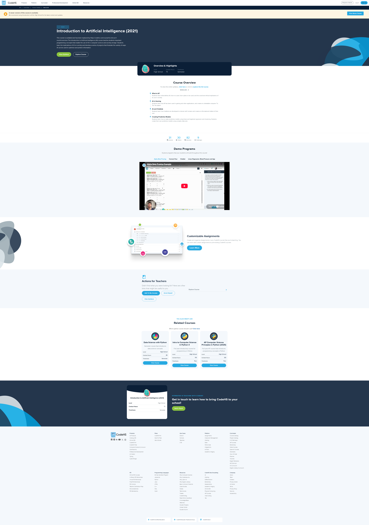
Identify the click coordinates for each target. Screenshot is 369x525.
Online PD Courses (135, 475)
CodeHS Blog (183, 496)
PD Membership (134, 491)
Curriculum (26, 7)
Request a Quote (347, 2)
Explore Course (81, 54)
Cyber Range (133, 459)
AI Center (232, 484)
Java (156, 482)
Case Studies (183, 486)
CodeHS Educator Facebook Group (185, 519)
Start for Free (158, 438)
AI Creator (132, 454)
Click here (196, 329)
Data (206, 442)
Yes (206, 498)
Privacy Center (234, 482)
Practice (232, 456)
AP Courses (233, 442)
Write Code (208, 445)
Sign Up (364, 2)
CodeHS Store (206, 519)
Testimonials (183, 491)
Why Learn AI (183, 479)
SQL (156, 489)
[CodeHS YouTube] (119, 440)
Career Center (183, 507)
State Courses (233, 447)
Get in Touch (178, 408)
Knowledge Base (184, 500)
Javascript (157, 477)
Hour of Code (233, 454)
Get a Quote (158, 440)
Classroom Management (211, 438)
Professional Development (136, 452)
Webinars (182, 502)
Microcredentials (134, 489)
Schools (182, 438)
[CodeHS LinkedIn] (117, 440)
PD (130, 472)
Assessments (208, 484)
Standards (232, 452)
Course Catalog (36, 7)
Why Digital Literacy (185, 482)
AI (205, 475)
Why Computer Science (186, 475)
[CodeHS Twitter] (122, 440)
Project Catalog (234, 438)
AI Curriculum (233, 465)
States (181, 489)
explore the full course (200, 87)
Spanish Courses (234, 449)
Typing (131, 456)
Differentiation (208, 479)
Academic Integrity (210, 452)
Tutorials (232, 459)
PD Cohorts (133, 484)
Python (156, 479)
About (231, 475)
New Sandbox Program (162, 475)
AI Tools (207, 449)
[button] (25, 3)
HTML (156, 484)
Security (232, 491)
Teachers (182, 440)
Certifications (133, 449)
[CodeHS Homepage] (10, 3)
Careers (232, 479)
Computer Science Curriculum (137, 447)
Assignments (208, 435)
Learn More (194, 248)
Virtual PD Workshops (135, 479)
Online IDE (132, 440)
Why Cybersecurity (185, 477)
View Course (155, 363)
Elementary (233, 445)
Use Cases (182, 433)
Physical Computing (210, 491)
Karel (156, 491)
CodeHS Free (133, 445)
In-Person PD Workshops (136, 477)
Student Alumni (184, 509)
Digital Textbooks (234, 461)
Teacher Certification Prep (136, 486)
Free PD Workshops (135, 482)
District (181, 435)
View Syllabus (64, 54)
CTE (181, 442)
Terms (231, 486)
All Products (133, 435)
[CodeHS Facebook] (112, 440)
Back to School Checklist (186, 484)
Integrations (208, 447)
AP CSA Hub (233, 463)
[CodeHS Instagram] (114, 440)
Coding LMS (133, 438)
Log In (357, 3)
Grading (207, 440)
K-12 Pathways (233, 440)
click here (182, 87)
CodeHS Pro (133, 442)
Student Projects (184, 505)
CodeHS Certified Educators (157, 519)
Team (231, 477)
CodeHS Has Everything (211, 472)
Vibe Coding (208, 496)
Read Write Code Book (186, 498)
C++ (156, 486)
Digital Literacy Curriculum (237, 468)
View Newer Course (355, 13)
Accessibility (233, 493)
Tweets (181, 493)
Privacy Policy (233, 489)
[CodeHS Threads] (125, 440)
